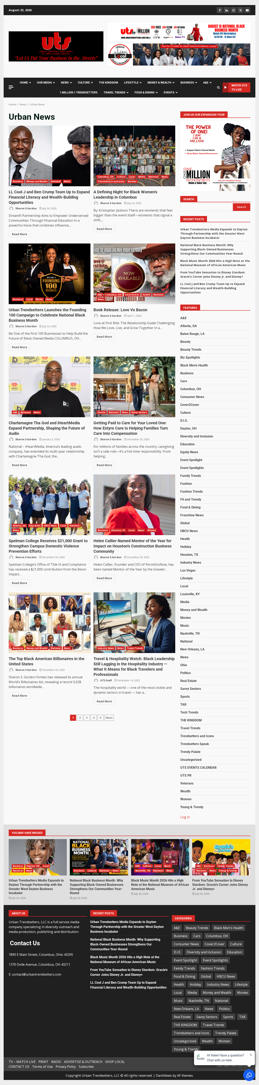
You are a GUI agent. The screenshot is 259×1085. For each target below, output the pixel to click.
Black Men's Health (194, 365)
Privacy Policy (66, 1066)
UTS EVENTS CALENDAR (198, 768)
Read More (19, 234)
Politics (185, 673)
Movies (185, 618)
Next (109, 718)
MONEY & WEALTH (159, 82)
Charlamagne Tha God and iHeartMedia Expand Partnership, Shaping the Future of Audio (49, 387)
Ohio (183, 665)
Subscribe (86, 1066)
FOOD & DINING (145, 92)
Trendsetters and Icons (111, 181)
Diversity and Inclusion (196, 436)
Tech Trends (189, 712)
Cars (183, 381)
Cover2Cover (132, 294)
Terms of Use (42, 1066)
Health (146, 294)
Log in (185, 817)
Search (188, 199)
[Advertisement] (178, 31)
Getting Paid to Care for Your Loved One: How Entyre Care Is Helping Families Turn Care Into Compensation (134, 387)
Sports (185, 697)
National (56, 181)
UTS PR (185, 775)
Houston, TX (118, 530)
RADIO (56, 1062)
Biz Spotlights (190, 357)
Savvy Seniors (139, 412)
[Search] (218, 87)
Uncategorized (191, 760)
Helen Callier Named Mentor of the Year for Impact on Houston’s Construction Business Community (134, 504)
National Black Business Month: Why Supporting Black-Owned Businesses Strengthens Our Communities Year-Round (211, 249)
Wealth (185, 791)
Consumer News (192, 397)
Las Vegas (187, 570)
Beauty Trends (190, 349)
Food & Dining (190, 507)
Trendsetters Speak (194, 744)
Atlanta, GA (19, 525)
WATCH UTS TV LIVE (239, 87)
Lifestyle (186, 578)
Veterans (186, 783)
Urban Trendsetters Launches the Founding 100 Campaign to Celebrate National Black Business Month (49, 273)
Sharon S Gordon (26, 208)
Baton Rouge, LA (192, 334)
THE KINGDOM (108, 82)
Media (141, 176)
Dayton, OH (188, 428)
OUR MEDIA (44, 82)
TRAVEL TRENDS (114, 92)
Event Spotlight (191, 460)
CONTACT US (19, 1066)
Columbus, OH (106, 176)
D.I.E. (184, 420)
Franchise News (192, 515)
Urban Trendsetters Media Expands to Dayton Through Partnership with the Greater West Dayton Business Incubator (213, 233)
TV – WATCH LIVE (22, 1062)
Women (132, 181)
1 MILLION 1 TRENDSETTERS (79, 92)
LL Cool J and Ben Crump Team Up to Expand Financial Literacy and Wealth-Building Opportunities (49, 156)
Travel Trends (135, 648)
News (67, 181)
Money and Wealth (37, 181)
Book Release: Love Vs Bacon (134, 273)
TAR (183, 704)
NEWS (65, 82)
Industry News (106, 648)
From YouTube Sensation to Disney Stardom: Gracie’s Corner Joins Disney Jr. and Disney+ (221, 857)
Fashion (186, 484)
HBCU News (50, 525)
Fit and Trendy (190, 499)
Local (132, 176)
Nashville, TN (190, 633)
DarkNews (164, 1075)
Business (18, 181)
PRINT (43, 1062)
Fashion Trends (191, 491)
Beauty (185, 342)
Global (185, 523)
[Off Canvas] (11, 87)
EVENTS (169, 92)
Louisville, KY (190, 594)
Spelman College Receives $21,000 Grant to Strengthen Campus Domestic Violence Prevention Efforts (49, 504)
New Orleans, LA (192, 649)
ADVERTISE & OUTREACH (83, 1062)
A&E (205, 82)
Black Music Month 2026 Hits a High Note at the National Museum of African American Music (160, 857)
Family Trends (190, 476)
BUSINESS (187, 82)
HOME (24, 82)
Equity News (189, 452)
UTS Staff (106, 680)
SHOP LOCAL (115, 1062)
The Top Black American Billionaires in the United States (49, 622)
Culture (121, 176)
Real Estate (188, 681)
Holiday (185, 547)
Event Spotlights (192, 468)
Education (34, 525)
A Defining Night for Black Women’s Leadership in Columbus (134, 156)
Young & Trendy (191, 807)
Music (184, 626)
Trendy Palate (190, 752)
